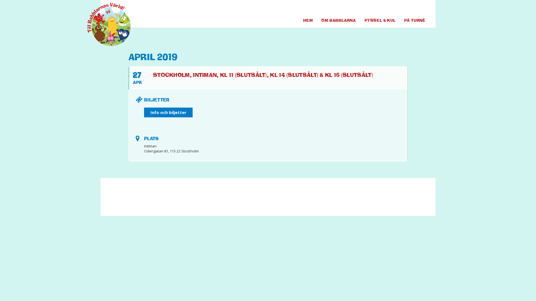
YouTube (411, 8)
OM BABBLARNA (338, 20)
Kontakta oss (222, 199)
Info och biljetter (168, 112)
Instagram (421, 8)
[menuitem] (399, 8)
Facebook (399, 8)
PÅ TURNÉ (414, 20)
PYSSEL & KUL (380, 20)
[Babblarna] (104, 24)
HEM (308, 20)
